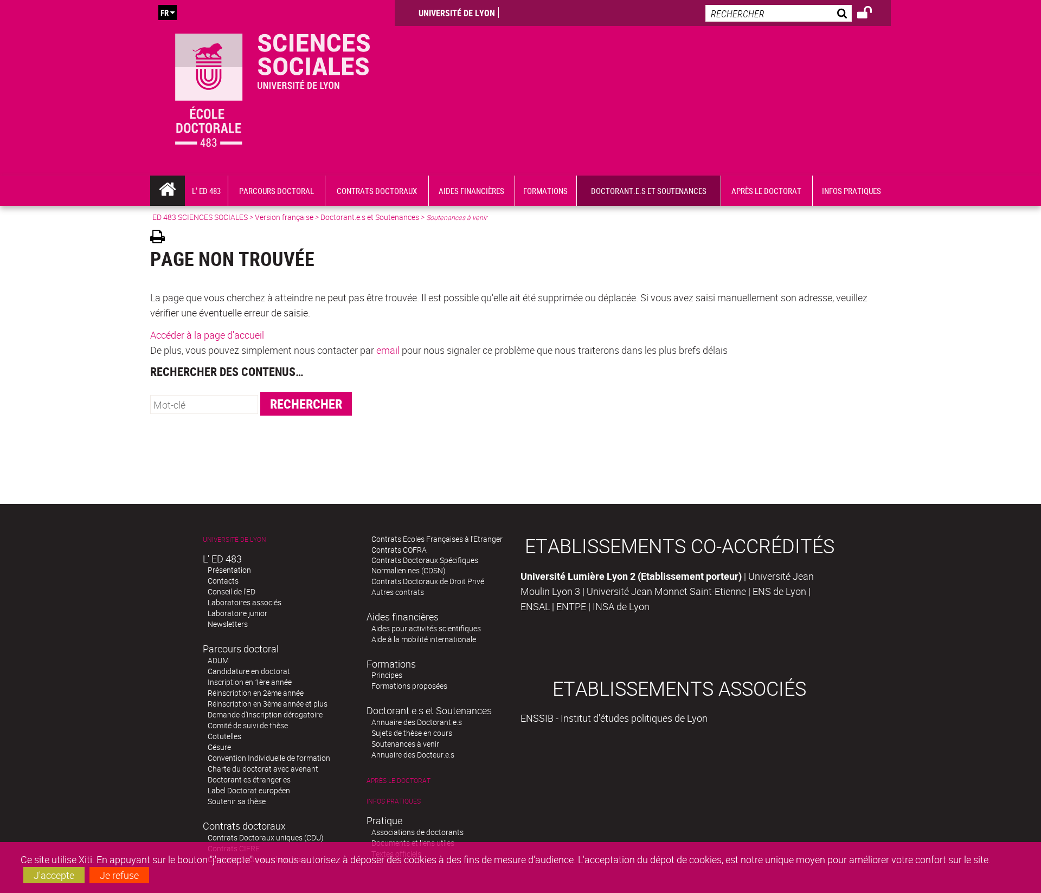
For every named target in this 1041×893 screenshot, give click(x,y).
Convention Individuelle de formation (269, 758)
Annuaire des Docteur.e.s (412, 754)
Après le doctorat (398, 780)
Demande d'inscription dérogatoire (265, 714)
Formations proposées (409, 686)
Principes (386, 675)
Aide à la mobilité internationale (423, 639)
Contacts (223, 580)
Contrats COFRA (399, 550)
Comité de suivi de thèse (248, 725)
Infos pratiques (394, 801)
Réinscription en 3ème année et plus (267, 703)
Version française (284, 217)
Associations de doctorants (417, 832)
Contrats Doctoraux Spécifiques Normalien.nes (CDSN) (424, 565)
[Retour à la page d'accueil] (272, 88)
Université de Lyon (457, 13)
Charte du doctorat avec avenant (263, 768)
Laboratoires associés (244, 602)
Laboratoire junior (237, 613)
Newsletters (228, 624)
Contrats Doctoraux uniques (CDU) (266, 837)
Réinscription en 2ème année (256, 693)
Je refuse (119, 875)
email (388, 350)
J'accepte (54, 875)
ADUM (218, 660)
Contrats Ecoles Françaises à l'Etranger (437, 539)
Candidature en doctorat (249, 671)
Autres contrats (397, 592)
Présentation (229, 570)
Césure (219, 747)
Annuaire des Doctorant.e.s (416, 722)
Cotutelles (224, 736)
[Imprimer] (161, 238)
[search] (778, 13)
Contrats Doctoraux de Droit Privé (427, 581)
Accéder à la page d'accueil (207, 334)
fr (164, 12)
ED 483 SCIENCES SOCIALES (200, 217)
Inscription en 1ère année (250, 682)
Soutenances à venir (405, 744)
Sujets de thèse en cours (411, 733)
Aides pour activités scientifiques (426, 628)
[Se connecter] (871, 14)
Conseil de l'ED (231, 591)
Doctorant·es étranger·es (249, 779)
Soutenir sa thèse (237, 801)
